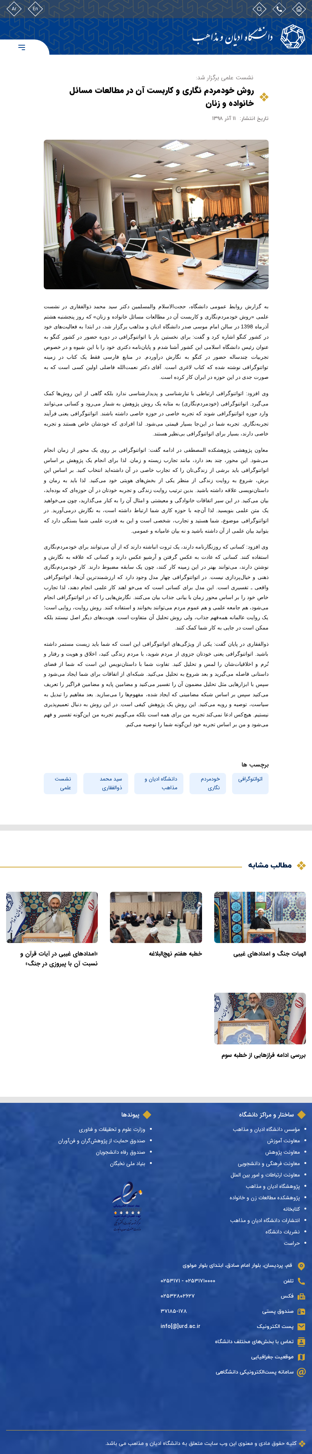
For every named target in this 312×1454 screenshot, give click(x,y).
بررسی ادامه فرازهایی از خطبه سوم (263, 1055)
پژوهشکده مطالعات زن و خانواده (265, 1198)
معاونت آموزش (283, 1141)
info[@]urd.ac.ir (181, 1326)
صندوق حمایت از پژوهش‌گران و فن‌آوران (101, 1141)
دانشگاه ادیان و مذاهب (161, 783)
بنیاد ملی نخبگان (127, 1163)
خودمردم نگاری (210, 783)
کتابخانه (291, 1209)
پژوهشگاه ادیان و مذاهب (273, 1186)
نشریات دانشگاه (283, 1232)
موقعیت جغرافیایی (272, 1357)
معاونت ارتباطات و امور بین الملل (265, 1175)
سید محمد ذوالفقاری (111, 783)
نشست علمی (63, 783)
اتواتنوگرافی (250, 779)
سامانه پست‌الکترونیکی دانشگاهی (255, 1372)
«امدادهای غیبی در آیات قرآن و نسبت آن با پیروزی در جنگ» (59, 958)
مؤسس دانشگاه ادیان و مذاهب (266, 1129)
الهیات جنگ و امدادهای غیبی (269, 954)
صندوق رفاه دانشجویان (120, 1152)
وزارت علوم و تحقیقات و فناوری (112, 1129)
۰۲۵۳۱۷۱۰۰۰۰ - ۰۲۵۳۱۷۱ (188, 1281)
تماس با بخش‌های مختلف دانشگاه (254, 1341)
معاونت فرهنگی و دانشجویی (269, 1163)
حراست (292, 1243)
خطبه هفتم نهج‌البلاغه (175, 954)
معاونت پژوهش (282, 1152)
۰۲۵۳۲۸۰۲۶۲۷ (178, 1296)
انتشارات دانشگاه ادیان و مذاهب (265, 1220)
